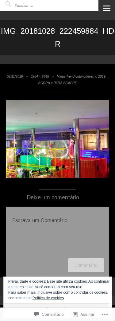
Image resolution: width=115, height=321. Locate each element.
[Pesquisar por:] (33, 5)
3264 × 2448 (40, 76)
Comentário (86, 265)
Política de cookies (48, 298)
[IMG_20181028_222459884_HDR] (57, 176)
